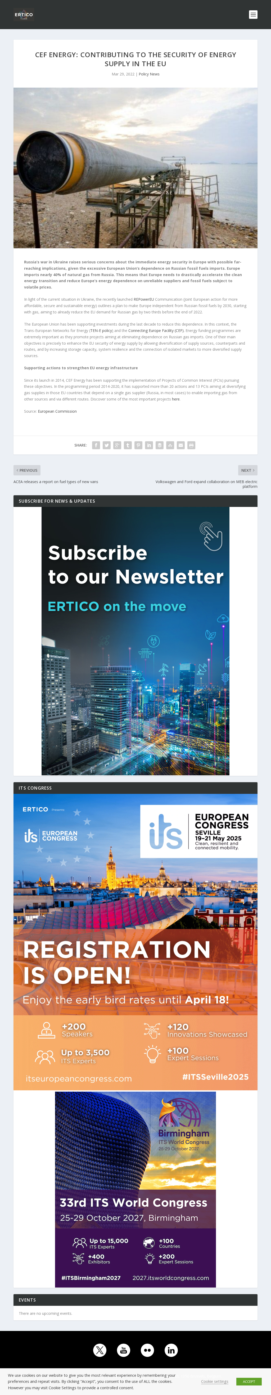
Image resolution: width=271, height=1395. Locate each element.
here (176, 399)
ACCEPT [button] (249, 1381)
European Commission (57, 411)
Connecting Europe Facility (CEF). (156, 330)
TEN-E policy (101, 330)
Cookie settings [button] (214, 1381)
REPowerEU (144, 299)
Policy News (149, 73)
